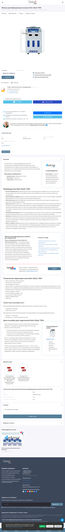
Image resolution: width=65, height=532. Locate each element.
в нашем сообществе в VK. (32, 271)
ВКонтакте (48, 113)
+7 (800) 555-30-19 (27, 472)
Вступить (54, 268)
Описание (4, 13)
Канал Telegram (48, 116)
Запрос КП (7, 77)
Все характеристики (6, 145)
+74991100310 (12, 92)
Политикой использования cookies (14, 527)
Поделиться (5, 151)
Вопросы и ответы (30, 13)
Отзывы (21, 13)
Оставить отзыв (32, 416)
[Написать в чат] (62, 520)
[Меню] (2, 2)
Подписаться (55, 504)
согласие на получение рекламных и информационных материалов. (39, 507)
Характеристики (12, 13)
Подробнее (49, 526)
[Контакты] (62, 2)
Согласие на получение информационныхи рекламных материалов (10, 482)
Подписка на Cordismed (9, 497)
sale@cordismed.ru (26, 480)
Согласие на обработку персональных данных (11, 479)
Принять (42, 526)
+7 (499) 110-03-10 (27, 470)
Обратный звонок (26, 473)
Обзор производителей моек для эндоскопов (49, 248)
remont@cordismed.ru (27, 482)
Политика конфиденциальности (8, 475)
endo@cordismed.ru (14, 90)
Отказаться (58, 526)
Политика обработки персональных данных (11, 470)
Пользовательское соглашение (8, 477)
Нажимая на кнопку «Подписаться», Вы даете (29, 507)
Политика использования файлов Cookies (10, 472)
